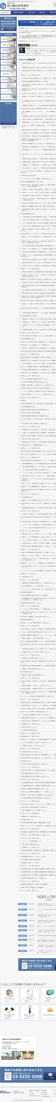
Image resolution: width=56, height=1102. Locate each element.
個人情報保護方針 (46, 1096)
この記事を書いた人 (24, 45)
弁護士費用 (44, 1094)
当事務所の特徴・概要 (34, 1095)
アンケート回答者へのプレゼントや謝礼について (43, 28)
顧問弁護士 (44, 1092)
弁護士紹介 (31, 1093)
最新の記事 (34, 45)
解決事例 (44, 1090)
